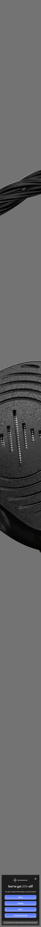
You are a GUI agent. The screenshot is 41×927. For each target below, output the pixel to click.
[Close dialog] (35, 878)
